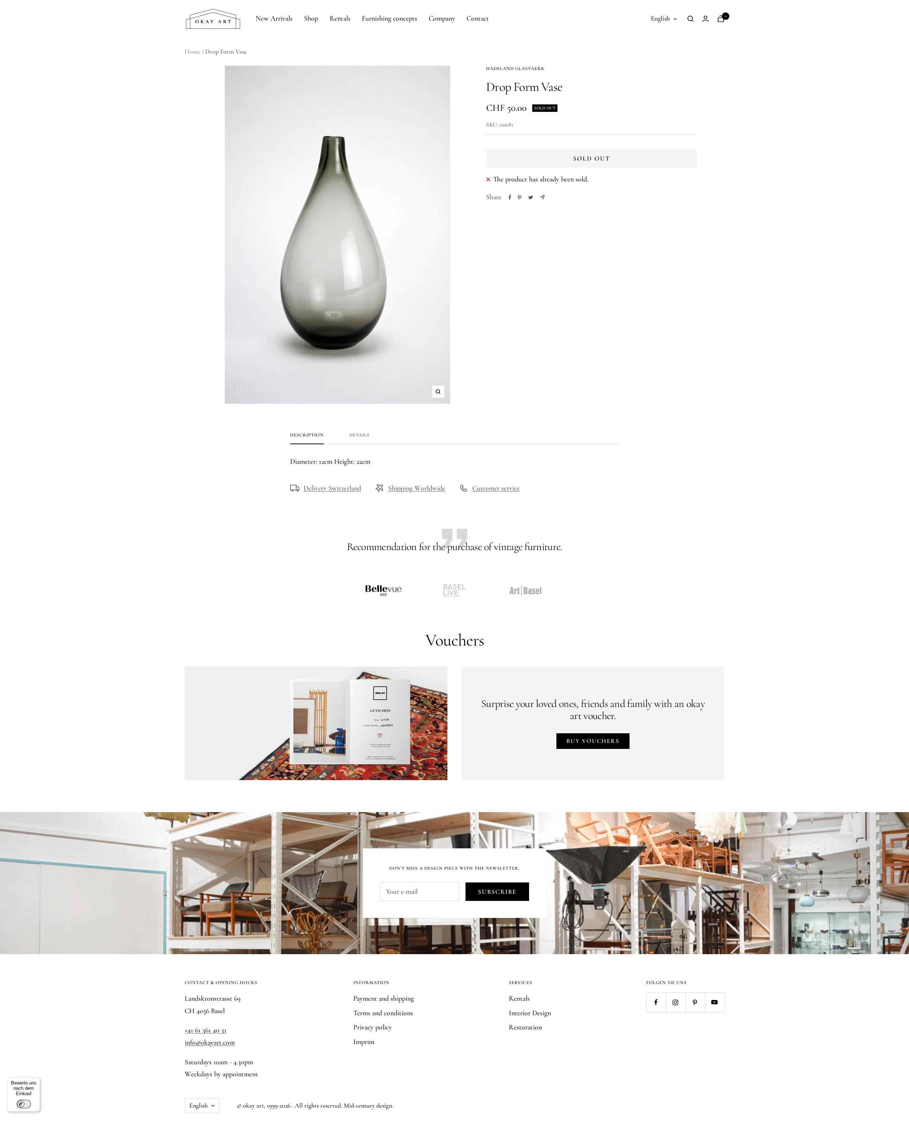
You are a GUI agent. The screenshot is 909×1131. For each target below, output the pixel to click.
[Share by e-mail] (542, 197)
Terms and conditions (383, 1013)
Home (192, 51)
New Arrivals (274, 18)
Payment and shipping (383, 998)
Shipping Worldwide (416, 488)
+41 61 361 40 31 (206, 1030)
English (660, 18)
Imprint (364, 1042)
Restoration (525, 1027)
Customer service (496, 488)
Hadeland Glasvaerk (515, 68)
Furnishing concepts (389, 18)
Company (442, 18)
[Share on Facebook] (509, 197)
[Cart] (720, 18)
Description (307, 435)
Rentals (340, 18)
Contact (478, 18)
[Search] (690, 19)
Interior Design (530, 1013)
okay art (253, 1105)
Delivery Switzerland (332, 488)
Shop (311, 18)
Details (359, 435)
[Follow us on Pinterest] (695, 1002)
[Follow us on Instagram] (675, 1002)
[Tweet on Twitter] (531, 197)
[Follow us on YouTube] (714, 1002)
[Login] (705, 19)
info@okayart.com (210, 1042)
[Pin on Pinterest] (519, 197)
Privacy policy (372, 1027)
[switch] (24, 1104)
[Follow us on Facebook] (656, 1002)
